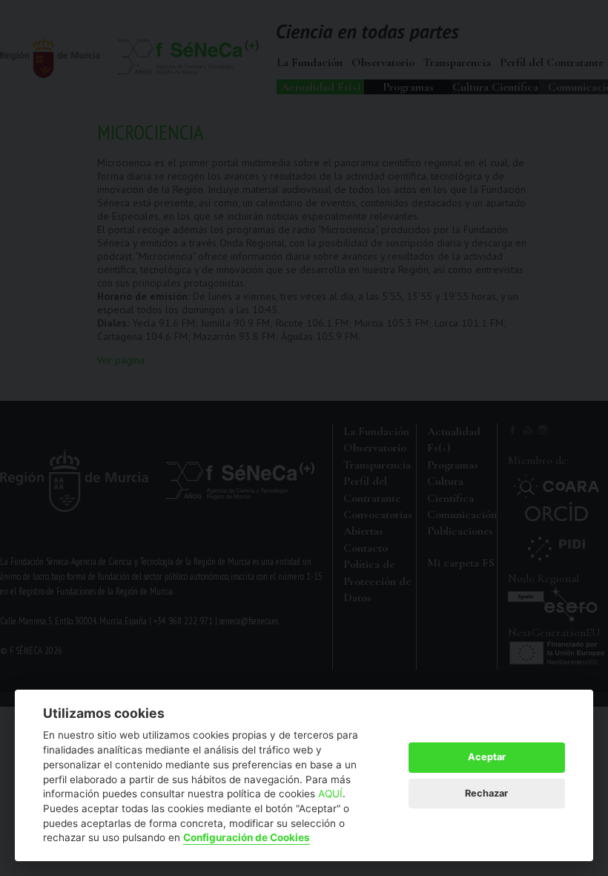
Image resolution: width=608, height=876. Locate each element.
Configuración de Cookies (246, 837)
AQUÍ (330, 794)
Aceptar (487, 756)
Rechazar (486, 793)
